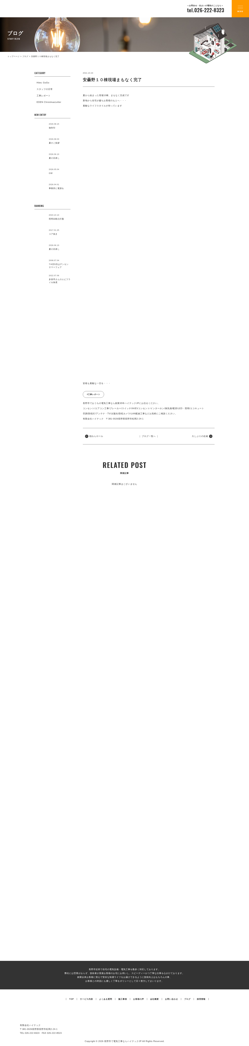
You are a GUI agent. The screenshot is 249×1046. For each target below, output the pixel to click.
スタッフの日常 (45, 89)
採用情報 (201, 999)
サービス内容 (86, 999)
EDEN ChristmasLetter (49, 102)
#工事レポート (93, 394)
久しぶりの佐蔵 (200, 436)
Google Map (218, 680)
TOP (71, 999)
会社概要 (190, 701)
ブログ (187, 999)
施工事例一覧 (124, 603)
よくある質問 (105, 999)
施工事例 (122, 999)
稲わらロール (96, 436)
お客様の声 (138, 999)
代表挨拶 (73, 726)
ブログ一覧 (124, 863)
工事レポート (43, 95)
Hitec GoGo (43, 82)
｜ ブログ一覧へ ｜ (149, 436)
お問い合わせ (171, 999)
